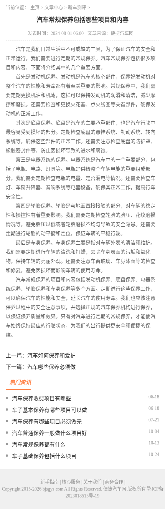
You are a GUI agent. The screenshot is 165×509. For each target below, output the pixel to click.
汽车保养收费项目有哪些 (41, 398)
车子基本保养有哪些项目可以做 (49, 410)
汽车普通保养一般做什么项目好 (49, 433)
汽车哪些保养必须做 (51, 367)
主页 (35, 7)
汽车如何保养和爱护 (51, 355)
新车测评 (77, 7)
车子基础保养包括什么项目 (44, 456)
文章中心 (54, 7)
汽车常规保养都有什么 (39, 445)
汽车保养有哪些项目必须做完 (47, 421)
